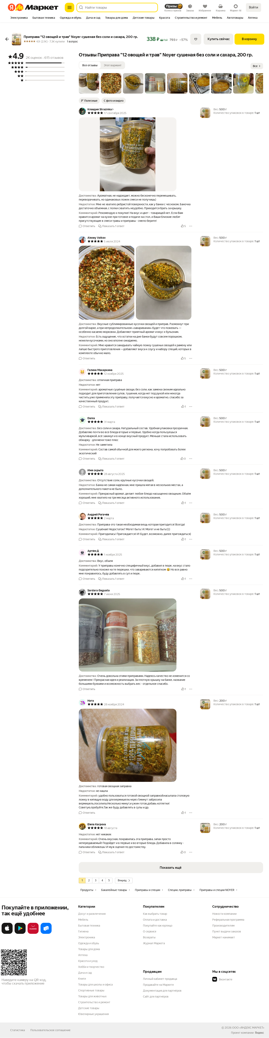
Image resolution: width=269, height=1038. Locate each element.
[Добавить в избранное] (195, 39)
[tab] (19, 18)
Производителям (223, 925)
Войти (253, 7)
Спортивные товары (91, 990)
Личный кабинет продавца (160, 978)
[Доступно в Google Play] (20, 933)
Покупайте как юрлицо (157, 925)
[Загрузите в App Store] (7, 933)
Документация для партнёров (162, 990)
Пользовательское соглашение (50, 1030)
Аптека (82, 955)
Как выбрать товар (155, 913)
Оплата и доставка (155, 919)
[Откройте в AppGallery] (33, 933)
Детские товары (88, 1008)
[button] (89, 83)
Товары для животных (92, 996)
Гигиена (83, 931)
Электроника (86, 937)
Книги (82, 978)
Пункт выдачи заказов (226, 931)
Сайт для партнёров (156, 996)
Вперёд (122, 880)
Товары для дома (89, 949)
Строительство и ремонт (94, 1002)
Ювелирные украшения (93, 1014)
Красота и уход (87, 961)
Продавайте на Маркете (158, 984)
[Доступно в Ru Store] (46, 933)
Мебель (83, 919)
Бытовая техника (89, 925)
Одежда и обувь (88, 943)
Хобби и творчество (91, 966)
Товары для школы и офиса (95, 984)
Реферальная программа (228, 919)
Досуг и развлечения (92, 913)
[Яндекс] (259, 1032)
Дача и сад (85, 972)
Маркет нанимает (223, 937)
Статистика (17, 1030)
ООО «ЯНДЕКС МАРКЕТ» (248, 1027)
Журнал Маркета (154, 943)
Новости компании (224, 913)
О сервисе (149, 931)
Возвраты (149, 937)
